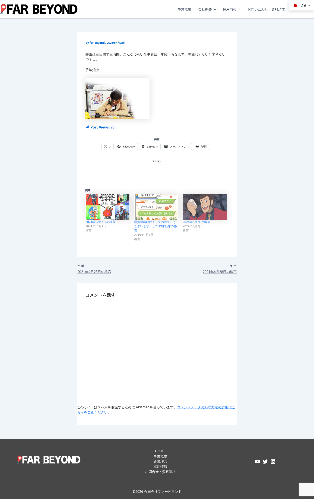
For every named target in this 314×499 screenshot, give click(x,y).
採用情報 (229, 9)
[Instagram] (273, 461)
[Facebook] (257, 461)
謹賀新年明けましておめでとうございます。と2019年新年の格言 (155, 226)
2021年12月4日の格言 (100, 222)
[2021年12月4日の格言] (107, 207)
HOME (160, 451)
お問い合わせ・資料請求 (266, 9)
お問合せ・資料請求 (160, 471)
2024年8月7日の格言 (197, 222)
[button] (214, 9)
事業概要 (184, 9)
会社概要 (205, 9)
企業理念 (160, 461)
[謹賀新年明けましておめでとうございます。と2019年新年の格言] (156, 207)
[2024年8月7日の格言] (205, 207)
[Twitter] (265, 461)
